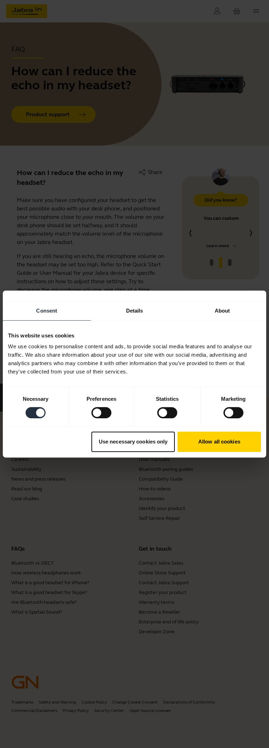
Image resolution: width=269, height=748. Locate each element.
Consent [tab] (46, 311)
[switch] (101, 412)
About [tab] (222, 311)
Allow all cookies (219, 442)
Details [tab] (134, 311)
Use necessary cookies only (133, 442)
